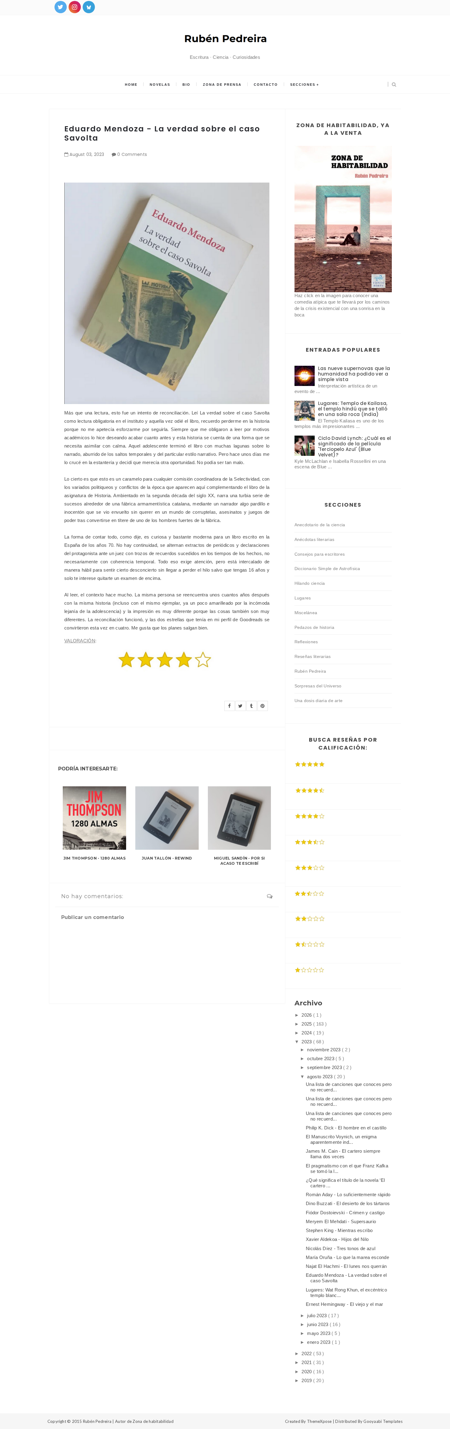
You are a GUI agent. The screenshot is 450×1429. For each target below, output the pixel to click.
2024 (307, 1032)
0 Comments (132, 154)
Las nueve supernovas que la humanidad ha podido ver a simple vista (354, 374)
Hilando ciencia (309, 583)
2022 (307, 1353)
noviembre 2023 (324, 1049)
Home (131, 84)
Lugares (302, 597)
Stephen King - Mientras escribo (339, 1230)
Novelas (160, 84)
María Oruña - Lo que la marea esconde (347, 1257)
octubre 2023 (321, 1058)
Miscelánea (305, 612)
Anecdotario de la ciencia (319, 524)
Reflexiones (306, 641)
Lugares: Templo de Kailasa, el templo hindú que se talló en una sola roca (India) (353, 409)
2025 (307, 1023)
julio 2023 (317, 1315)
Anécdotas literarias (314, 539)
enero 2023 (319, 1342)
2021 (307, 1362)
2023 (307, 1041)
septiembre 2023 (325, 1067)
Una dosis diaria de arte (318, 700)
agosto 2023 (320, 1076)
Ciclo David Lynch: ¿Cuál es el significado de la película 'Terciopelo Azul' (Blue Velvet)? (354, 446)
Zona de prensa (222, 84)
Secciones (302, 84)
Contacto (266, 84)
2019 (307, 1380)
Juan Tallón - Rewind (167, 858)
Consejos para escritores (319, 554)
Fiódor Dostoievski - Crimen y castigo (345, 1212)
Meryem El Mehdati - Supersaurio (341, 1221)
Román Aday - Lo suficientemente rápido (348, 1194)
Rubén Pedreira (310, 671)
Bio (186, 84)
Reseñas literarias (312, 656)
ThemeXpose (319, 1421)
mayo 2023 (319, 1333)
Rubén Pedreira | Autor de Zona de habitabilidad (128, 1421)
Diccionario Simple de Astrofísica (327, 568)
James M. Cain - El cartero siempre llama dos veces (343, 1153)
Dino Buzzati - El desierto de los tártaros (348, 1203)
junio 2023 (318, 1324)
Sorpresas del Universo (318, 685)
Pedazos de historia (314, 627)
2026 (307, 1015)
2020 (307, 1371)
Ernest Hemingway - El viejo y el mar (344, 1304)
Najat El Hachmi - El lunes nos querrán (346, 1266)
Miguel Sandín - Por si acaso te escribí (239, 861)
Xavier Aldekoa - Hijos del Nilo (337, 1239)
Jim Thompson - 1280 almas (94, 858)
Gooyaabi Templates (383, 1421)
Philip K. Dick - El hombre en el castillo (346, 1127)
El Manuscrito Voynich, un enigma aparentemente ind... (341, 1139)
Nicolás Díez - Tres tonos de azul (340, 1248)
